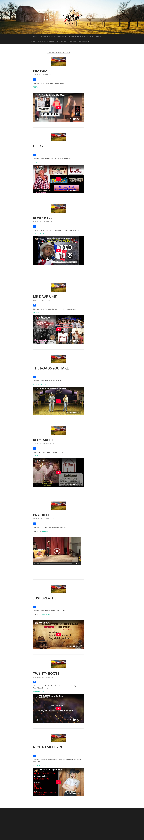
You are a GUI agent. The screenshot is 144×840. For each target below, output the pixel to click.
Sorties (91, 36)
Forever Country (42, 832)
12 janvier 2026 (38, 443)
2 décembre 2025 (38, 518)
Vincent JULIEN (46, 74)
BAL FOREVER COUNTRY (47, 36)
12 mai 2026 (36, 74)
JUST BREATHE (44, 598)
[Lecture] (35, 563)
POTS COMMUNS (83, 41)
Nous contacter (62, 41)
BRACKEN (41, 515)
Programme (60, 36)
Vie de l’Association (39, 41)
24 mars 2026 (37, 221)
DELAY (38, 146)
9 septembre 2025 (38, 751)
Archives (51, 41)
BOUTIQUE (73, 41)
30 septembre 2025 (38, 677)
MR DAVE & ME (45, 297)
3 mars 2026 (36, 300)
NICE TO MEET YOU (48, 747)
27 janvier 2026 (38, 372)
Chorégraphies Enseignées (77, 36)
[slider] (56, 563)
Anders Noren (103, 832)
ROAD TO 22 (42, 218)
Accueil (35, 36)
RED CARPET (43, 440)
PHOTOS (98, 36)
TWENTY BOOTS (46, 673)
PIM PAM (40, 71)
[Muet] (76, 563)
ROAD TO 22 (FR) (38, 234)
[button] (57, 551)
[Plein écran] (79, 563)
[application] (57, 551)
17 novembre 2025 (38, 602)
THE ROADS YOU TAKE (51, 368)
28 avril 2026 (37, 150)
